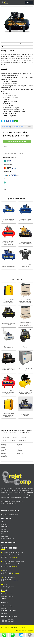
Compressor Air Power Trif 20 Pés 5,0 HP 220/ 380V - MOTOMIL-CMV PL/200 (25, 392)
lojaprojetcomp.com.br (7, 546)
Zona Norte (15, 437)
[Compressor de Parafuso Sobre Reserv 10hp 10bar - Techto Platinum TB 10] (25, 312)
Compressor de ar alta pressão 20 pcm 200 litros (8, 265)
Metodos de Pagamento (10, 153)
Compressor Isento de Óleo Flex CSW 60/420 (8, 346)
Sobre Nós (21, 153)
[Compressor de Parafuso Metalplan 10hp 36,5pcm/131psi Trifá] (8, 290)
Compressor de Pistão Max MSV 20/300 (8, 324)
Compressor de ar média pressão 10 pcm (25, 265)
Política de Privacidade (7, 538)
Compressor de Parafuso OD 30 (25, 369)
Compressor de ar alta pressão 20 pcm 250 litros (8, 220)
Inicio (2, 522)
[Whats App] (13, 635)
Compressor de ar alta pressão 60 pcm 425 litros (25, 243)
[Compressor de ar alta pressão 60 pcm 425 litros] (25, 231)
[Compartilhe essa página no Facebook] (7, 121)
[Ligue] (4, 635)
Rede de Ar (4, 613)
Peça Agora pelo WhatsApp (17, 141)
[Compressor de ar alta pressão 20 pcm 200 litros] (8, 254)
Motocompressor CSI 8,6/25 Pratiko (25, 346)
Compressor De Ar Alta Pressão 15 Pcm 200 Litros (25, 220)
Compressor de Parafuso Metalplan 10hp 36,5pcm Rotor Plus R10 (8, 415)
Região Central (6, 437)
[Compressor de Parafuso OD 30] (25, 358)
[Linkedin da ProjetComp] (9, 620)
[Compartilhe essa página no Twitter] (3, 121)
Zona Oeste (23, 437)
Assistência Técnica (6, 606)
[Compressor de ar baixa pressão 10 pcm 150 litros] (17, 22)
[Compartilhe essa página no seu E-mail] (12, 121)
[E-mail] (21, 635)
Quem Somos (4, 524)
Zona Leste (12, 440)
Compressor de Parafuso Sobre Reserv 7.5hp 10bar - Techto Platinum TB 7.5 (25, 301)
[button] (29, 2)
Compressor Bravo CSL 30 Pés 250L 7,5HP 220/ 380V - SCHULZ (8, 370)
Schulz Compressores (7, 594)
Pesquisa (3, 533)
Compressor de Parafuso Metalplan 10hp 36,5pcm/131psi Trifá (8, 301)
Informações (4, 531)
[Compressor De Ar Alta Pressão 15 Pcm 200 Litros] (25, 209)
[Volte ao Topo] (30, 635)
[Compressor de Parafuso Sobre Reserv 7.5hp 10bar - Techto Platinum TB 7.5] (25, 290)
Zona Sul (5, 440)
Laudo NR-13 (4, 608)
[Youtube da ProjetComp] (12, 620)
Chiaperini (23, 44)
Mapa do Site (4, 536)
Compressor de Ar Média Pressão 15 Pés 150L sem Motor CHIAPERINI (8, 243)
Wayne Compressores (7, 596)
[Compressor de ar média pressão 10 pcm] (25, 254)
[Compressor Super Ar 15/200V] (25, 404)
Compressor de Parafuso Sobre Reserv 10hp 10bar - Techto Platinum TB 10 (25, 324)
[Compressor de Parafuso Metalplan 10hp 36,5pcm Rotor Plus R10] (8, 404)
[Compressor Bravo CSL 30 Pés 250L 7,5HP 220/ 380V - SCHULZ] (8, 358)
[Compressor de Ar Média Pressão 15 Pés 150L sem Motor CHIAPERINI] (8, 231)
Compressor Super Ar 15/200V (26, 415)
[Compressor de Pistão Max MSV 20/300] (8, 312)
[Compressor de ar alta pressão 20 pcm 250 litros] (8, 209)
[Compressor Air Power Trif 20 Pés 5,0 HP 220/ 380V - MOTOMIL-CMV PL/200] (25, 381)
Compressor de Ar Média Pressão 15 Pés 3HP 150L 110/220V (8, 392)
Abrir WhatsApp (15, 573)
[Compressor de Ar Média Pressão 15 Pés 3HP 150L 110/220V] (8, 381)
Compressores (5, 526)
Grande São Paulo (22, 440)
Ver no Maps (15, 557)
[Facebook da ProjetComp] (3, 620)
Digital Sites (30, 630)
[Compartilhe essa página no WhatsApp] (16, 121)
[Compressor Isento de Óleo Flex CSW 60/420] (8, 335)
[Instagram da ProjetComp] (6, 620)
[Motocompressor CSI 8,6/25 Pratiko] (25, 335)
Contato (3, 529)
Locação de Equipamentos (8, 610)
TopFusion (4, 598)
